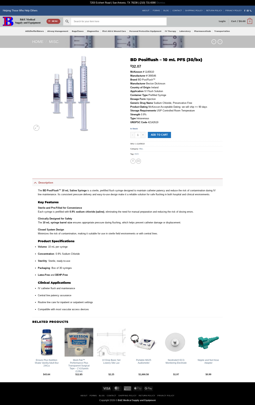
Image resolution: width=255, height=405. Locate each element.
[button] (53, 21)
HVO (137, 154)
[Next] (222, 355)
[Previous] (32, 355)
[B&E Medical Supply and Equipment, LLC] (22, 21)
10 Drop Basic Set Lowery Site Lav (111, 361)
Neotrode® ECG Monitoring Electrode (176, 361)
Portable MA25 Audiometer (143, 361)
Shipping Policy (194, 10)
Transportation (222, 31)
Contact (177, 10)
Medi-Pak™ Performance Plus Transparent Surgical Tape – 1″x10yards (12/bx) (79, 366)
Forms (156, 10)
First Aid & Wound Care (114, 31)
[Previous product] (220, 41)
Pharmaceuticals (202, 31)
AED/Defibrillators (34, 31)
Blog (166, 10)
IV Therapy (170, 31)
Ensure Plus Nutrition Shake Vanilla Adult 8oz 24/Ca (47, 363)
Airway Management (57, 31)
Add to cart (159, 135)
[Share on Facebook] (133, 161)
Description (45, 182)
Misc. (54, 42)
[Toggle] (35, 182)
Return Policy (214, 10)
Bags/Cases (78, 31)
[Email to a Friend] (138, 161)
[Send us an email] (248, 11)
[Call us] (251, 11)
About (145, 10)
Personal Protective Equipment (145, 31)
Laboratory (185, 31)
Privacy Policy (233, 10)
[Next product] (214, 41)
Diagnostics (93, 31)
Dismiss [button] (160, 2)
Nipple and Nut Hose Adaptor (208, 361)
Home (37, 42)
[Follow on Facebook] (245, 11)
